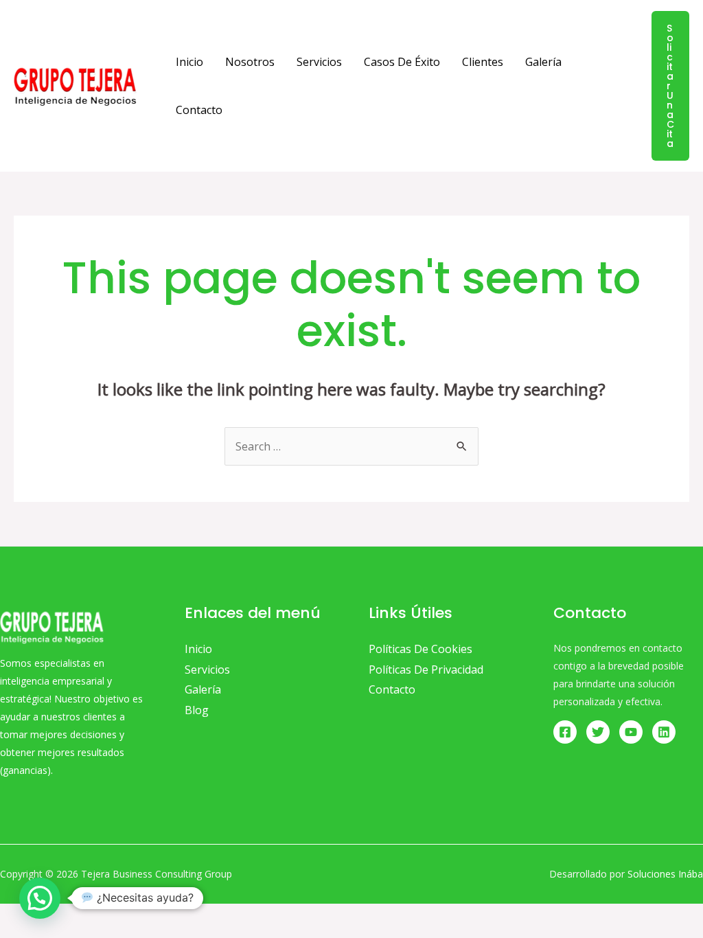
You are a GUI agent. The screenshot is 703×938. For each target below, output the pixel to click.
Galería (543, 61)
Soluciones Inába (665, 873)
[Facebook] (565, 732)
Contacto (199, 109)
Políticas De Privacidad (426, 669)
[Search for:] (351, 446)
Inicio (189, 61)
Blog (197, 710)
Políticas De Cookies (420, 648)
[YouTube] (631, 732)
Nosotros (250, 61)
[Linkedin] (664, 732)
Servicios (319, 61)
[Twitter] (598, 732)
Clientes (482, 61)
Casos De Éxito (402, 61)
